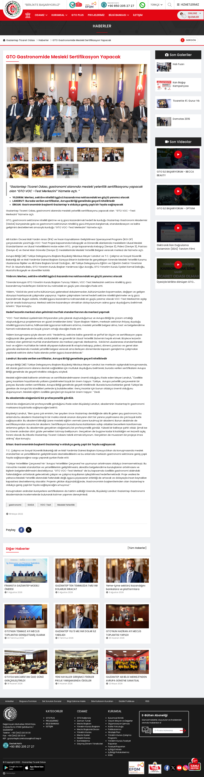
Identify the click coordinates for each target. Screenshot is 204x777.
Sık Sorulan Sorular (52, 701)
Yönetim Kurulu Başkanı (88, 726)
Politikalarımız (114, 729)
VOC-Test (45, 504)
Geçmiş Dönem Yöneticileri (90, 743)
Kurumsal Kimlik (116, 718)
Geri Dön (191, 40)
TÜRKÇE (155, 4)
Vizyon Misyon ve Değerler (120, 720)
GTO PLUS (77, 15)
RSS (147, 701)
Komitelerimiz (83, 740)
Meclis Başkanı (84, 723)
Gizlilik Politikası (126, 701)
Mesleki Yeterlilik (66, 504)
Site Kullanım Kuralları (102, 701)
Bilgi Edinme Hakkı (76, 701)
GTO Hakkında (84, 718)
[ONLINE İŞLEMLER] (200, 13)
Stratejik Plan (114, 732)
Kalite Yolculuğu (116, 726)
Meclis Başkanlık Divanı (88, 729)
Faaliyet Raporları (116, 746)
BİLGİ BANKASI (117, 15)
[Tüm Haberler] (137, 548)
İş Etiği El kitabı (114, 749)
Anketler (9, 701)
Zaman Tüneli (84, 720)
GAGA (31, 504)
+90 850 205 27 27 (121, 6)
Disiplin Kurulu (83, 738)
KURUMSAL (57, 15)
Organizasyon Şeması (119, 723)
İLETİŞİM (137, 15)
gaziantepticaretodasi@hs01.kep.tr (24, 738)
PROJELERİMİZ (96, 15)
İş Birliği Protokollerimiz (118, 752)
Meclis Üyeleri (83, 735)
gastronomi (15, 504)
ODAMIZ (39, 15)
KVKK (110, 755)
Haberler (44, 40)
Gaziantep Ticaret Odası (20, 40)
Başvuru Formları (28, 701)
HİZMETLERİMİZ (189, 5)
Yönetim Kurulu (84, 732)
